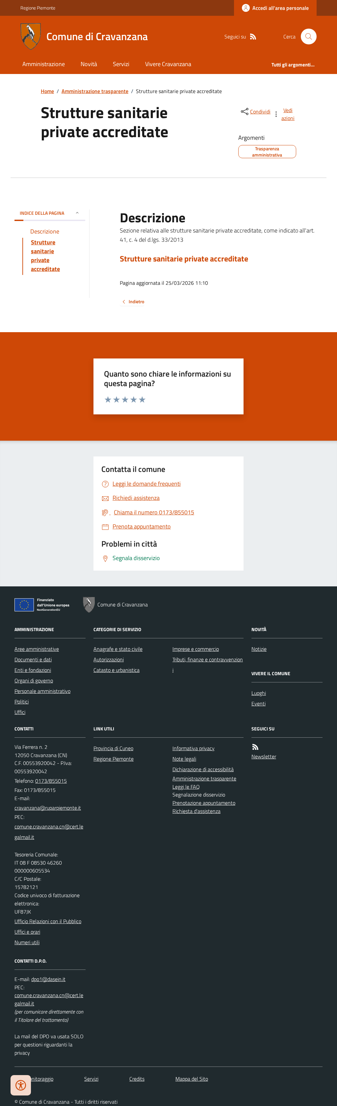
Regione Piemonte (37, 7)
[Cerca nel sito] (306, 36)
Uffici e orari (27, 932)
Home (47, 91)
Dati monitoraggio (33, 1079)
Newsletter (263, 756)
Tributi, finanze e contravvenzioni (207, 664)
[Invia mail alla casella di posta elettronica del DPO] (48, 979)
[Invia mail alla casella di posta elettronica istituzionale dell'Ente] (47, 807)
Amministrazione (43, 64)
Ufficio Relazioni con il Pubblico (47, 921)
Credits (136, 1079)
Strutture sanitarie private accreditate (184, 259)
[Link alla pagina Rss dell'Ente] (255, 747)
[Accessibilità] (20, 1085)
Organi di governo (33, 680)
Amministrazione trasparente (95, 91)
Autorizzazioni (108, 659)
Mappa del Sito (191, 1079)
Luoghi (258, 693)
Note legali (184, 759)
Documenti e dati (33, 659)
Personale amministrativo (42, 691)
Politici (21, 701)
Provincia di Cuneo (113, 748)
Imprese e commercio (195, 649)
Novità (89, 64)
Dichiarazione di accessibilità (203, 769)
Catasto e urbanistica (116, 670)
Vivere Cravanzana (168, 64)
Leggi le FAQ (186, 787)
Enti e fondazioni (32, 670)
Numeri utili (26, 942)
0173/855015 (51, 781)
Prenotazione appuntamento (203, 803)
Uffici (19, 712)
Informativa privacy (193, 748)
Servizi (121, 64)
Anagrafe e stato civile (118, 649)
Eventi (258, 703)
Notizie (259, 649)
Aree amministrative (36, 649)
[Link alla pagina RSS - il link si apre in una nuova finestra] (253, 37)
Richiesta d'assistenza (196, 811)
